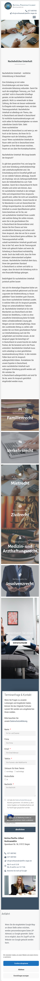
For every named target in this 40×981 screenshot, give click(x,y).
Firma (6, 739)
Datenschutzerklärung (18, 721)
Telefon (7, 758)
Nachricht (8, 784)
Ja (7, 779)
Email (6, 749)
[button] (34, 17)
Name (7, 729)
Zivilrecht (20, 514)
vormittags (9, 772)
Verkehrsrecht (20, 450)
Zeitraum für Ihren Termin (14, 768)
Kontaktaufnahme (20, 643)
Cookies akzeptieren (21, 963)
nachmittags (20, 772)
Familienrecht (20, 417)
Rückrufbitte (9, 776)
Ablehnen (21, 970)
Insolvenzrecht (20, 583)
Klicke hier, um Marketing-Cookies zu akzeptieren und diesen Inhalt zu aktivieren (20, 819)
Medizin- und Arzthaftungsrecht (20, 548)
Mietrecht (20, 483)
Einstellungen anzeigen (21, 976)
